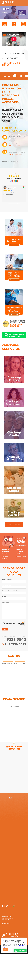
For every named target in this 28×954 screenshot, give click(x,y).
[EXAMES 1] (14, 267)
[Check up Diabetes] (14, 508)
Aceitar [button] (5, 949)
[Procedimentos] (14, 302)
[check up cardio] (14, 425)
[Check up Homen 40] (14, 452)
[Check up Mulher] (14, 369)
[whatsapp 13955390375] (14, 644)
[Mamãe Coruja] (14, 542)
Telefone (11, 145)
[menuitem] (24, 3)
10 (18, 17)
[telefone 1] (14, 638)
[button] (20, 950)
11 (20, 17)
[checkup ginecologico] (14, 397)
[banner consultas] (4, 24)
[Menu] (24, 3)
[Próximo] (26, 12)
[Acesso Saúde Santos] (11, 3)
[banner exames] (14, 24)
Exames (5, 558)
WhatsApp (17, 145)
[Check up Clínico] (14, 480)
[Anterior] (1, 12)
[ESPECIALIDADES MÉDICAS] (14, 232)
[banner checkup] (23, 24)
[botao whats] (14, 335)
